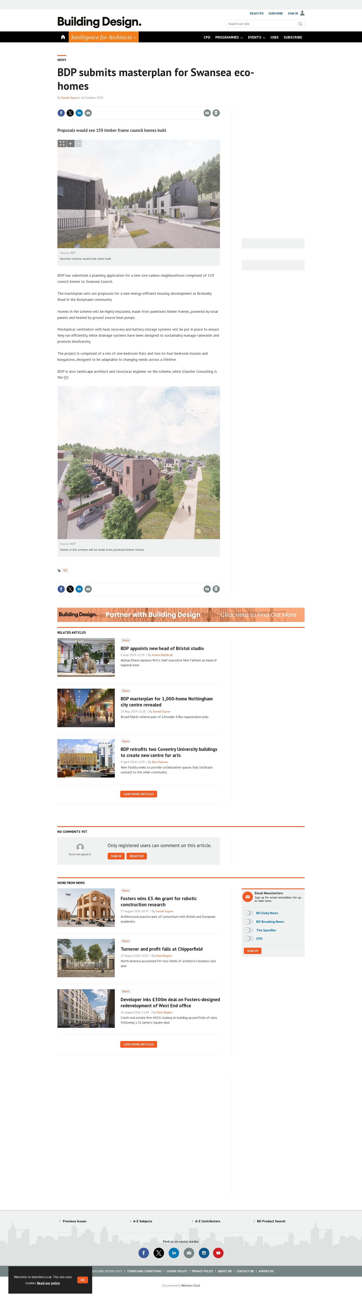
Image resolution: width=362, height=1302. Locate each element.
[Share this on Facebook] (61, 113)
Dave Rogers (164, 956)
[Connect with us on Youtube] (218, 1252)
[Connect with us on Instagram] (204, 1252)
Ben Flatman (160, 762)
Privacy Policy (202, 1271)
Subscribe (275, 13)
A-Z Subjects (142, 1221)
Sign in (167, 104)
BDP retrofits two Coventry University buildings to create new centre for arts (169, 752)
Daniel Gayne (69, 98)
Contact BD (245, 1271)
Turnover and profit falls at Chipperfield (162, 949)
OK (83, 1280)
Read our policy (48, 1283)
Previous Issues (75, 1221)
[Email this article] (88, 113)
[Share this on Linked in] (79, 113)
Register (257, 13)
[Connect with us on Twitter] (158, 1252)
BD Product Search (271, 1221)
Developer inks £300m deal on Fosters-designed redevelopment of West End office (170, 1002)
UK (65, 570)
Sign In (293, 13)
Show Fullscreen (62, 143)
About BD (225, 1271)
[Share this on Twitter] (70, 113)
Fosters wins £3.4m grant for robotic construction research (159, 901)
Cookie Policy (176, 1271)
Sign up (252, 951)
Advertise (266, 1271)
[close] (219, 104)
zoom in (70, 143)
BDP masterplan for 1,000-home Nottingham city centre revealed (167, 702)
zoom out (78, 143)
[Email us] (189, 1252)
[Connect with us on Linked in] (173, 1252)
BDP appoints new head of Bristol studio (162, 648)
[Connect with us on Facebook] (143, 1252)
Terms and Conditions (144, 1271)
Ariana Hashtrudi (162, 655)
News (61, 60)
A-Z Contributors (207, 1221)
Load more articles (139, 794)
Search (300, 24)
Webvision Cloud (190, 1285)
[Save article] (216, 113)
